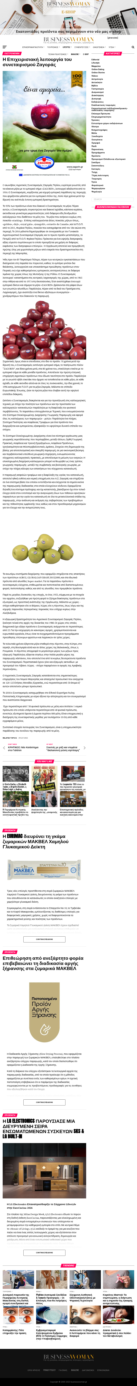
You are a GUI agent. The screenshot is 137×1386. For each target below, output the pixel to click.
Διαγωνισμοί (98, 92)
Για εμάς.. (63, 1370)
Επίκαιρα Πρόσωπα (101, 114)
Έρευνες (96, 120)
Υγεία (111, 47)
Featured (24, 738)
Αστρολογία (97, 79)
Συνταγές (96, 169)
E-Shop (86, 54)
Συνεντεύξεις (82, 47)
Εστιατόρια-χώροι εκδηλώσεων (107, 123)
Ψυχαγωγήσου (98, 188)
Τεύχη (94, 172)
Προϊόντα (96, 156)
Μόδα (94, 133)
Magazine (75, 54)
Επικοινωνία (103, 1370)
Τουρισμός (52, 47)
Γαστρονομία (98, 89)
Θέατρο (95, 127)
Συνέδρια (96, 162)
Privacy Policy (49, 1370)
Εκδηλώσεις (98, 102)
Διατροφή (96, 99)
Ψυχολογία (97, 192)
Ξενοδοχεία (97, 136)
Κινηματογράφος (99, 130)
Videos (95, 76)
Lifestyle (66, 47)
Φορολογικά (97, 185)
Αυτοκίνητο (97, 82)
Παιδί (94, 146)
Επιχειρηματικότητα (32, 47)
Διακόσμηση (98, 95)
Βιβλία (95, 86)
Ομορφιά (96, 143)
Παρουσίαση (97, 149)
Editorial (95, 60)
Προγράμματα (98, 153)
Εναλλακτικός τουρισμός (103, 105)
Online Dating (98, 69)
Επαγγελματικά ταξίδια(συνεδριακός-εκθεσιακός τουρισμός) (110, 109)
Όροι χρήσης (34, 1370)
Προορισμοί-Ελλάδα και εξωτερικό (108, 159)
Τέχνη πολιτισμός (57, 54)
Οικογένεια (98, 47)
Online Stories (98, 73)
